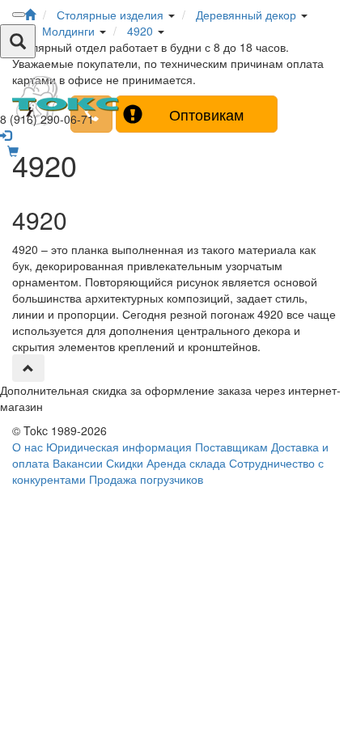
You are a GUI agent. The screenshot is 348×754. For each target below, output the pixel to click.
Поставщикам (231, 446)
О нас (27, 446)
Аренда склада (186, 463)
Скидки (124, 463)
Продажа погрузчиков (146, 479)
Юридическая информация (119, 446)
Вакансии (78, 463)
